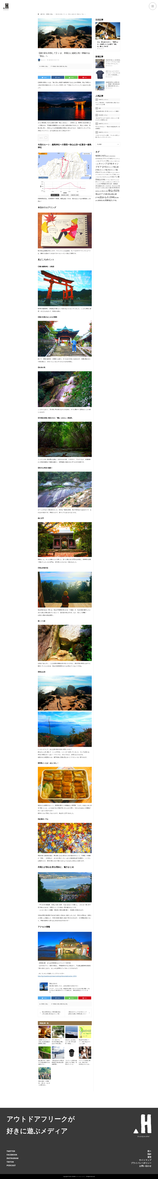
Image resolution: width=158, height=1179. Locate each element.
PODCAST (11, 1165)
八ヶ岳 (106, 186)
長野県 (101, 200)
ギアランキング (104, 172)
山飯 (111, 187)
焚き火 (105, 191)
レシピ (106, 181)
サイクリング (104, 174)
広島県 (60, 66)
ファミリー (101, 181)
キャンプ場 (105, 170)
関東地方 (110, 200)
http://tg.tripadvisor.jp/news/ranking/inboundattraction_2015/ (57, 976)
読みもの (107, 197)
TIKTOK (10, 1161)
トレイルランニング (106, 177)
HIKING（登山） (45, 66)
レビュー (112, 181)
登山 (66, 66)
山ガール (101, 187)
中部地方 (105, 184)
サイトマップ (145, 1160)
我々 (149, 1151)
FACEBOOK (12, 1154)
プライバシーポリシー (141, 1163)
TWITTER (11, 1151)
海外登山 (98, 191)
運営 (149, 1157)
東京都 (117, 187)
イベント (104, 161)
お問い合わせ (145, 1165)
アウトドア (107, 158)
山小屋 (106, 187)
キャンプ (105, 163)
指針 (149, 1154)
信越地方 (101, 186)
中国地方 (54, 66)
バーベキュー (108, 179)
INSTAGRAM (12, 1158)
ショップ (112, 174)
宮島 (58, 66)
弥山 (64, 66)
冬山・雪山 (112, 186)
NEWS (100, 155)
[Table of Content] (46, 137)
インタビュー (112, 161)
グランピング (114, 172)
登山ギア (101, 194)
